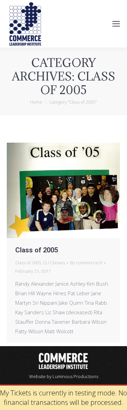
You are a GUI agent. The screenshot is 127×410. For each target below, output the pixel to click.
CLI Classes (54, 263)
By (86, 263)
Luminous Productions (75, 376)
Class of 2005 (36, 250)
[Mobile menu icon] (116, 24)
